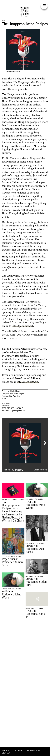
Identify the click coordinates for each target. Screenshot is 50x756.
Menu (44, 5)
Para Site (25, 11)
